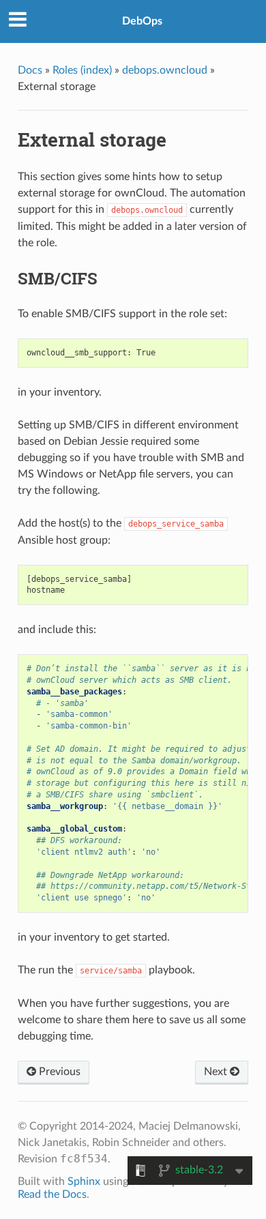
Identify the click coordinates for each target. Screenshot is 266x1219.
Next (217, 1071)
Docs (30, 70)
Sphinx (84, 1181)
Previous (58, 1071)
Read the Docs (52, 1194)
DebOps (142, 21)
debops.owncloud (164, 70)
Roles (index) (82, 70)
